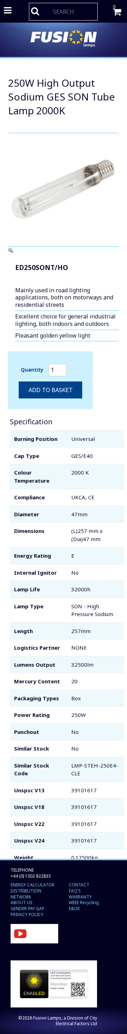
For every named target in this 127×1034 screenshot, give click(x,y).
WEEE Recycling (84, 903)
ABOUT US (21, 903)
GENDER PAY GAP (27, 909)
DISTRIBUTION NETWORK (26, 894)
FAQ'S (75, 891)
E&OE (74, 909)
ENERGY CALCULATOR (32, 885)
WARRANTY (80, 897)
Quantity (32, 369)
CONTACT (79, 885)
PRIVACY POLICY (27, 915)
